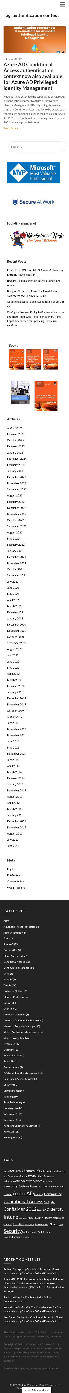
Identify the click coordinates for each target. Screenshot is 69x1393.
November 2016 (16, 729)
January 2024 (15, 470)
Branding (39, 1194)
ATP (46, 1186)
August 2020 (14, 649)
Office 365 (9, 1043)
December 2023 (16, 477)
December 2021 (16, 556)
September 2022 (17, 526)
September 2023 (17, 489)
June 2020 (13, 661)
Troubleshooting (13, 1102)
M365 (30, 1218)
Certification (11, 950)
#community (33, 1171)
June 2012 (13, 845)
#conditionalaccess (54, 1171)
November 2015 (16, 735)
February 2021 (16, 612)
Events (7, 985)
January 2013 (15, 815)
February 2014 (16, 778)
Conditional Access (14, 961)
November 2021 (16, 563)
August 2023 (14, 495)
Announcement (12, 932)
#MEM (41, 1176)
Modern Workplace (14, 1037)
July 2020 (13, 655)
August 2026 (14, 427)
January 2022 (15, 550)
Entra (7, 973)
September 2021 (17, 575)
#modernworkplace (29, 1181)
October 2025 (15, 440)
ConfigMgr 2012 (20, 1209)
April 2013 (13, 802)
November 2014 (16, 753)
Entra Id (8, 979)
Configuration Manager (16, 967)
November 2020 (16, 630)
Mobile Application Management (21, 1031)
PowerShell (10, 1061)
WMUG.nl (9, 1131)
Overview (9, 1049)
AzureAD (9, 944)
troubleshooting (12, 1237)
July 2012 (13, 839)
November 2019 (16, 704)
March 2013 (14, 809)
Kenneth (8, 1307)
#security (11, 1186)
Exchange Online (13, 991)
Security (8, 1084)
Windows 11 (10, 1119)
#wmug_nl (37, 1186)
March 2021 (14, 606)
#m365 (33, 1176)
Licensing (9, 1008)
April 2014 (13, 765)
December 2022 (16, 507)
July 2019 (13, 722)
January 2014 (15, 784)
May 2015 (13, 747)
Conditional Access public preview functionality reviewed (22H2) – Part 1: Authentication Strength (34, 1287)
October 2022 (15, 520)
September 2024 (17, 458)
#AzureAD (16, 1171)
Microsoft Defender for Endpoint (22, 1020)
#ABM (6, 1171)
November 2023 (16, 483)
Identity (56, 1209)
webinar (25, 1237)
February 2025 (16, 446)
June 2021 (13, 587)
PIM (22, 1224)
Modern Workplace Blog (25, 4)
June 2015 (13, 741)
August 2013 (14, 796)
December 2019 (16, 698)
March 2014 (14, 772)
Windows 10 (10, 1114)
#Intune (23, 1176)
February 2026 (16, 434)
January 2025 (15, 452)
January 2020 (15, 692)
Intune (7, 1002)
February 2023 (16, 501)
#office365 (47, 1181)
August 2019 (14, 716)
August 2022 (14, 532)
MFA (41, 1218)
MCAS (36, 1218)
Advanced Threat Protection (20, 926)
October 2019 (15, 710)
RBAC (53, 1224)
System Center (30, 1231)
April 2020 (13, 673)
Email (39, 1210)
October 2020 (15, 636)
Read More (11, 128)
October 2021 (15, 569)
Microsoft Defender (14, 1014)
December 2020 (16, 624)
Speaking (9, 1096)
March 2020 (14, 679)
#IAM (16, 1176)
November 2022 (16, 514)
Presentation (41, 1224)
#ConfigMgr (9, 1176)
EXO (45, 1209)
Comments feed (16, 881)
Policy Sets (29, 1224)
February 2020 (16, 686)
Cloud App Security (14, 956)
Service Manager (13, 1090)
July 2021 (13, 581)
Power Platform (12, 1055)
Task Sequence (45, 1232)
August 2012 (14, 833)
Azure (7, 938)
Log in (10, 869)
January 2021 (15, 618)
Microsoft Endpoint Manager (19, 1026)
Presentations (11, 1067)
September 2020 (17, 642)
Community (53, 1194)
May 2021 (13, 593)
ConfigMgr (49, 1202)
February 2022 (16, 544)
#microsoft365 (10, 1181)
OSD (16, 1224)
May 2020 (13, 667)
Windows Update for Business (20, 1125)
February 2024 (16, 464)
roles (61, 1224)
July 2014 (13, 759)
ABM (6, 920)
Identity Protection (14, 996)
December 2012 (16, 821)
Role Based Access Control (19, 1078)
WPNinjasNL (10, 1137)
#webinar (23, 1186)
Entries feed (14, 875)
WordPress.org (16, 887)
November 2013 (16, 790)
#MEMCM (49, 1176)
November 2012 (16, 827)
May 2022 (13, 538)
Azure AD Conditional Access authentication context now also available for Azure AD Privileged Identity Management (33, 76)
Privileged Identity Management (21, 1073)
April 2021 (13, 600)
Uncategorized (12, 1108)
